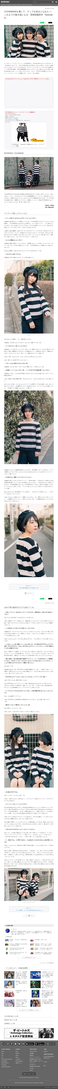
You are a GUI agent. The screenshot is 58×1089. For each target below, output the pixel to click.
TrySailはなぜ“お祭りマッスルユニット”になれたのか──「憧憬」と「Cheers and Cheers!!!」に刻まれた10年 (22, 1004)
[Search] (53, 2)
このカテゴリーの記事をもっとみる (29, 1010)
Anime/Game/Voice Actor (6, 1059)
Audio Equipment (19, 1061)
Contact (45, 1061)
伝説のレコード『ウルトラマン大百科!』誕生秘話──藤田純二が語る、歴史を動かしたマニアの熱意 (47, 994)
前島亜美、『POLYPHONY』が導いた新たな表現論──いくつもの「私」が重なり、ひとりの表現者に (44, 949)
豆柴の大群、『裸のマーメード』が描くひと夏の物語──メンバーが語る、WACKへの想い (43, 945)
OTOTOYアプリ (33, 1064)
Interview (17, 1053)
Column (17, 1055)
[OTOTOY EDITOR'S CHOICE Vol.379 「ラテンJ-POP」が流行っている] (7, 953)
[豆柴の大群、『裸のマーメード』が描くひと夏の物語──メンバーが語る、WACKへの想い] (32, 944)
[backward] (1, 1087)
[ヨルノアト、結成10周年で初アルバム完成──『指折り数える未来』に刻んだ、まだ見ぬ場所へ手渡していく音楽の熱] (9, 975)
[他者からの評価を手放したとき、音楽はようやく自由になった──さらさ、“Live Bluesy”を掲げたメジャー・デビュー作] (35, 984)
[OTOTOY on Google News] (23, 1043)
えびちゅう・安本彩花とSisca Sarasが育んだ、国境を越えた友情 (18, 944)
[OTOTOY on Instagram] (7, 1043)
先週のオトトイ (19, 1062)
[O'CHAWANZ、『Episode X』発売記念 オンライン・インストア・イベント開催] (29, 132)
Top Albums (9, 4)
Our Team (32, 1068)
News (27, 4)
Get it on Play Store (39, 1043)
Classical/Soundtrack (5, 1066)
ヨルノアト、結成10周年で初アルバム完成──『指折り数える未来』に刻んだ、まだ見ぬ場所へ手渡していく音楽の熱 (21, 976)
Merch (30, 4)
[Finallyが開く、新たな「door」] (32, 940)
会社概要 (31, 1053)
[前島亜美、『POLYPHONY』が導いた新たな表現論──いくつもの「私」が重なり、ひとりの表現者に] (32, 949)
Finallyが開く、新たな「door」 (41, 939)
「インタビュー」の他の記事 (15, 968)
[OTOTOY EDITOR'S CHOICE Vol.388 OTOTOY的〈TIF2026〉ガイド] (7, 949)
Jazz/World (3, 1064)
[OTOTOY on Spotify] (15, 1043)
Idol (2, 1057)
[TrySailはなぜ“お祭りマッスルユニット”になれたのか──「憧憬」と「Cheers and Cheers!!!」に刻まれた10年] (9, 1003)
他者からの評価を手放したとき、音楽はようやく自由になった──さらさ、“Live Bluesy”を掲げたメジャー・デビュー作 (47, 985)
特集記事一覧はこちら (10, 1019)
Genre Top (3, 4)
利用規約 (31, 1055)
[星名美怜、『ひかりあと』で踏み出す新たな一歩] (7, 940)
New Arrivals (19, 4)
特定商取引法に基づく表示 (35, 1059)
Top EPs (14, 4)
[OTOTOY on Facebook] (11, 1043)
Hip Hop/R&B (4, 1061)
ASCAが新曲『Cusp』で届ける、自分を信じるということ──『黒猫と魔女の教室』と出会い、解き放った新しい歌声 (44, 954)
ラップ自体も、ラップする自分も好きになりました (29, 910)
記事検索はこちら (9, 1023)
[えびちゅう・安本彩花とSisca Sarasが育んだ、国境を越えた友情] (7, 944)
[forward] (8, 1087)
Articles (24, 4)
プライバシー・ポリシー (35, 1057)
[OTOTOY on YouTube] (19, 1043)
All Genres (8, 1049)
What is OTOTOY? (33, 1051)
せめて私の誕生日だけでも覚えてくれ (29, 588)
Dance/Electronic (4, 1062)
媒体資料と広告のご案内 (35, 1066)
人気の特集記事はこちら (10, 1016)
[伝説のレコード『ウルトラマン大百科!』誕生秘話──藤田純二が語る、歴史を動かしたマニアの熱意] (35, 993)
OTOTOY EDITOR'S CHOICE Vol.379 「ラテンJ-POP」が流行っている (18, 953)
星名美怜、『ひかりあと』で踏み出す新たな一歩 (21, 983)
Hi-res (2, 1051)
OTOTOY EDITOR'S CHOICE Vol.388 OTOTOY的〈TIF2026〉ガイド (17, 949)
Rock (2, 1053)
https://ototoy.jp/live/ (13, 117)
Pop (2, 1055)
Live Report (18, 1059)
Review (17, 1057)
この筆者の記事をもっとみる (29, 957)
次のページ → (29, 585)
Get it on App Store (30, 1043)
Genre (4, 1049)
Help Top (45, 1051)
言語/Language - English (29, 1073)
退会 (45, 1065)
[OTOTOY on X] (4, 1043)
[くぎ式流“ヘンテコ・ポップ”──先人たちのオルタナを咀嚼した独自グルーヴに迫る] (35, 975)
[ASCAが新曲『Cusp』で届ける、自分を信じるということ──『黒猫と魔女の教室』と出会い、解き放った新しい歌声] (32, 953)
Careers (31, 1070)
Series (17, 1051)
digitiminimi (36, 1082)
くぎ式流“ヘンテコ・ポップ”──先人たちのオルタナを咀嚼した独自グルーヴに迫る (47, 974)
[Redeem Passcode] (56, 2)
